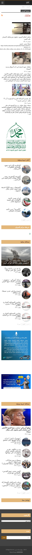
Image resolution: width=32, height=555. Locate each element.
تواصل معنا (25, 500)
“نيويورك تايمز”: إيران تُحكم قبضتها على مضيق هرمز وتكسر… (12, 440)
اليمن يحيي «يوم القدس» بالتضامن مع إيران (11, 472)
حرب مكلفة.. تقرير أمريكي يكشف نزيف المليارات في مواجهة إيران (13, 452)
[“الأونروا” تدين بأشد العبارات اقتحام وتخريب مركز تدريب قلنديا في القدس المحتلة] (26, 213)
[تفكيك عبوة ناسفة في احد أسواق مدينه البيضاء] (21, 58)
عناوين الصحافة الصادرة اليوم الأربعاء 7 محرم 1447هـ (12, 304)
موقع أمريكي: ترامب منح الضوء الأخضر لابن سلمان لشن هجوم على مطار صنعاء (16, 430)
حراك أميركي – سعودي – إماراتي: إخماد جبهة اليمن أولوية (11, 281)
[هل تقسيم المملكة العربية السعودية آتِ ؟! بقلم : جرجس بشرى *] (21, 90)
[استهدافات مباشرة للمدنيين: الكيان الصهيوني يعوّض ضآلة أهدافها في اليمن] (16, 256)
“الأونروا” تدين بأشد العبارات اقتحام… (13, 210)
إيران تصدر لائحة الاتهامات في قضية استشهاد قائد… (14, 200)
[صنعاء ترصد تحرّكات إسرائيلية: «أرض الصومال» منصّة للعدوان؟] (26, 464)
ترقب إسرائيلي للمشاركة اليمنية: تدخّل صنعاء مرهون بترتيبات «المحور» (11, 483)
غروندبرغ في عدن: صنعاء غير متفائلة (11, 292)
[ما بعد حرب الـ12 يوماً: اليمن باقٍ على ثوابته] (26, 272)
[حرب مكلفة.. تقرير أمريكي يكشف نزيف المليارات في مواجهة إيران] (26, 453)
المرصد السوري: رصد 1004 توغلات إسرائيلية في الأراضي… (11, 178)
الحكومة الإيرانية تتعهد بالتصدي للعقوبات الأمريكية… (12, 167)
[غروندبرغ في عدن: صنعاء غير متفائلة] (26, 294)
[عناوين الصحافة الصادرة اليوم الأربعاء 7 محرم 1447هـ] (26, 306)
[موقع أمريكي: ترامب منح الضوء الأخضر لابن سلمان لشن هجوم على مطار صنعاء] (16, 417)
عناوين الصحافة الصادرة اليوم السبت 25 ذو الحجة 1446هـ (11, 315)
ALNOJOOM (20, 552)
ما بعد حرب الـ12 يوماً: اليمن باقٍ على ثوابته (12, 269)
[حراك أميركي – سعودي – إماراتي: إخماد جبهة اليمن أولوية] (26, 283)
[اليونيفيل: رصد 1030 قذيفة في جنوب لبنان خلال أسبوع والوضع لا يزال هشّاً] (26, 191)
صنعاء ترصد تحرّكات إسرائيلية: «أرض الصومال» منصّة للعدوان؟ (11, 462)
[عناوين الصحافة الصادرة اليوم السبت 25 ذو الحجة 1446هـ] (26, 317)
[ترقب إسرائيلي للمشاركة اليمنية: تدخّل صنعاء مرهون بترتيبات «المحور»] (26, 486)
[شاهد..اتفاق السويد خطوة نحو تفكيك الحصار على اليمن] (21, 28)
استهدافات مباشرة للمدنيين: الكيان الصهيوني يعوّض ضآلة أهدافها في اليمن (16, 262)
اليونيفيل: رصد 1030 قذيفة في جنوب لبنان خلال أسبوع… (11, 189)
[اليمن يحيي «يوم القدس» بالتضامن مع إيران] (26, 475)
